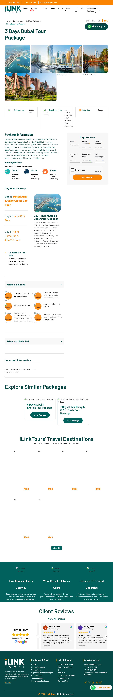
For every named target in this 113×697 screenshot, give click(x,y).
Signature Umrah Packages (42, 673)
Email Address (86, 142)
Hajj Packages (36, 675)
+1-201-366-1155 (13, 2)
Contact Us (79, 9)
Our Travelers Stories (66, 675)
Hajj (45, 8)
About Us (68, 9)
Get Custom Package (93, 9)
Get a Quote (87, 177)
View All (56, 548)
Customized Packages (40, 681)
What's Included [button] (34, 284)
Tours (52, 8)
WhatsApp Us (98, 26)
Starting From (19, 489)
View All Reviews (56, 618)
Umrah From (36, 670)
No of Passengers (99, 155)
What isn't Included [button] (34, 341)
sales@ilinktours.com (48, 2)
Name (72, 141)
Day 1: (16, 200)
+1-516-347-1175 (29, 2)
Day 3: (12, 235)
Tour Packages (18, 21)
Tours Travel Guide (65, 667)
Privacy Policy (63, 678)
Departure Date (86, 155)
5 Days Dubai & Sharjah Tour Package (39, 406)
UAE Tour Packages (33, 21)
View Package (40, 415)
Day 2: (15, 218)
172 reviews (25, 638)
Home (25, 8)
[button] (106, 636)
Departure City (74, 155)
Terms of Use (63, 681)
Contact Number (99, 142)
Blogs (60, 8)
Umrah (34, 9)
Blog (59, 670)
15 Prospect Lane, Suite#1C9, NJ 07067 (95, 674)
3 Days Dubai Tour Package (15, 24)
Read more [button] (44, 646)
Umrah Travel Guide (65, 664)
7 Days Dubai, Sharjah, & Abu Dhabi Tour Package (72, 410)
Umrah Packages (38, 667)
